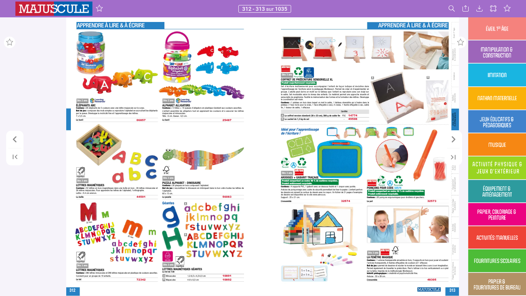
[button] (99, 8)
